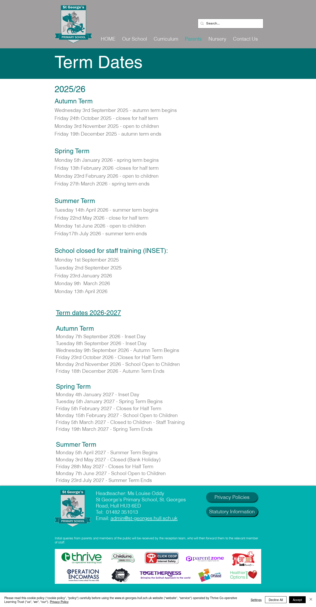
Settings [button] (256, 600)
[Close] (310, 600)
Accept (297, 600)
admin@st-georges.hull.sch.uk (144, 518)
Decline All (276, 600)
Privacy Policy (59, 601)
